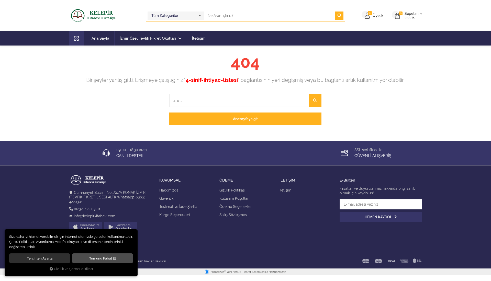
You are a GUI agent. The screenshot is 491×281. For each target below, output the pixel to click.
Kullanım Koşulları (234, 198)
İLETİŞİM (287, 180)
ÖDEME (226, 180)
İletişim (199, 38)
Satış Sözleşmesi (233, 215)
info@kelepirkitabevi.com (94, 216)
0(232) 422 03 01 (87, 209)
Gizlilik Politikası (232, 190)
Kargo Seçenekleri (174, 215)
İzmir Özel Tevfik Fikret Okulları (148, 38)
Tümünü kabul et (102, 258)
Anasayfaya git (245, 119)
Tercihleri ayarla (39, 258)
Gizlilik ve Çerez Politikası (73, 269)
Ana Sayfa (100, 38)
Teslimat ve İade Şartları (179, 207)
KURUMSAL (170, 180)
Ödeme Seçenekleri (235, 207)
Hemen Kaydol (379, 217)
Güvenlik (166, 198)
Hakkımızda (168, 190)
